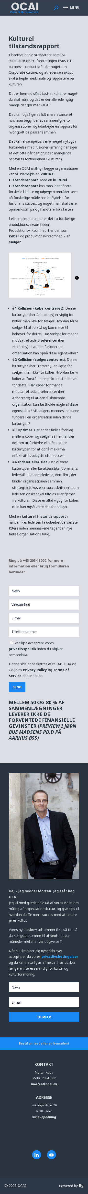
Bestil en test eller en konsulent (44, 1043)
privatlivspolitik (23, 649)
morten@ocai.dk (44, 1084)
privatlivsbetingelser (60, 956)
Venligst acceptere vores (36, 649)
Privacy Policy (35, 669)
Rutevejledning (44, 1117)
